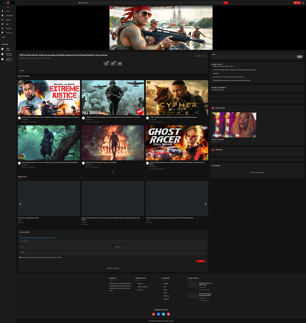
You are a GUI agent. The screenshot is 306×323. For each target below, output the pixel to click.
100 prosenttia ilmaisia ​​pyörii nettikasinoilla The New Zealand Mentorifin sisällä (104, 218)
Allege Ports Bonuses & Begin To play (28, 218)
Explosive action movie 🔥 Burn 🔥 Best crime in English (101, 162)
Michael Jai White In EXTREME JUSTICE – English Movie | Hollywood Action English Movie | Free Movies (50, 117)
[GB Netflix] (2, 54)
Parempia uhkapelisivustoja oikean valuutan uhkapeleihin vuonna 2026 (231, 80)
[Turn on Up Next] (199, 56)
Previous (20, 204)
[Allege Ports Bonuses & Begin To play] (49, 198)
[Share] (119, 64)
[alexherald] (2, 59)
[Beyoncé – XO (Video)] (234, 124)
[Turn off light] (196, 56)
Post (201, 261)
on (217, 141)
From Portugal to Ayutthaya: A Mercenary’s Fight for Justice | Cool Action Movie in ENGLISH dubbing (50, 162)
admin (8, 48)
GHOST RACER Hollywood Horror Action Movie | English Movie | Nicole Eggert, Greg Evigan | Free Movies (177, 163)
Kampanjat (149, 218)
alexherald (9, 59)
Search (214, 54)
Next (205, 204)
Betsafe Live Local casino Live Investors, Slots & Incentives (228, 77)
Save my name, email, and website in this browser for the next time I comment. (41, 257)
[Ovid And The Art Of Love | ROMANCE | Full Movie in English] (202, 56)
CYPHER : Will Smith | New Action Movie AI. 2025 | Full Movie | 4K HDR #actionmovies (173, 117)
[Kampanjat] (177, 198)
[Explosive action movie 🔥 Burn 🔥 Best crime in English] (113, 142)
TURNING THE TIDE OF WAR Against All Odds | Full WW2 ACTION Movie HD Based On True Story (113, 117)
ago (24, 58)
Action (41, 58)
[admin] (2, 49)
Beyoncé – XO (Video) (218, 139)
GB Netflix (8, 54)
